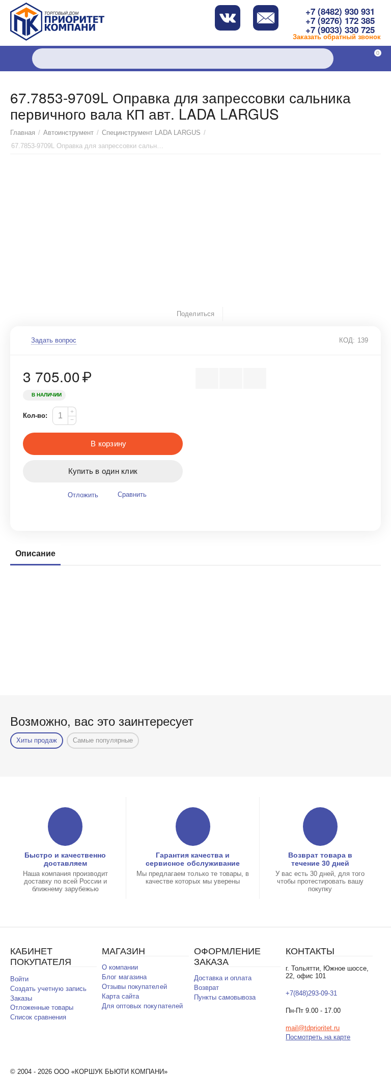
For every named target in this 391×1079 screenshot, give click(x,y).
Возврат (206, 987)
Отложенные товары (41, 1007)
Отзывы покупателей (134, 986)
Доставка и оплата (223, 978)
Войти (19, 979)
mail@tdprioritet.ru (313, 1028)
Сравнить (132, 494)
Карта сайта (120, 996)
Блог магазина (124, 977)
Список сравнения (38, 1017)
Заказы (21, 998)
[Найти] (323, 58)
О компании (120, 967)
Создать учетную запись (48, 988)
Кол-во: (35, 415)
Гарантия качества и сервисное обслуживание (192, 859)
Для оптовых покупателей (142, 1006)
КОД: (347, 340)
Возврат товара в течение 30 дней (320, 859)
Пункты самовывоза (225, 997)
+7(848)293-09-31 (311, 993)
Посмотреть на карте (318, 1037)
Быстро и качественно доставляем (65, 859)
